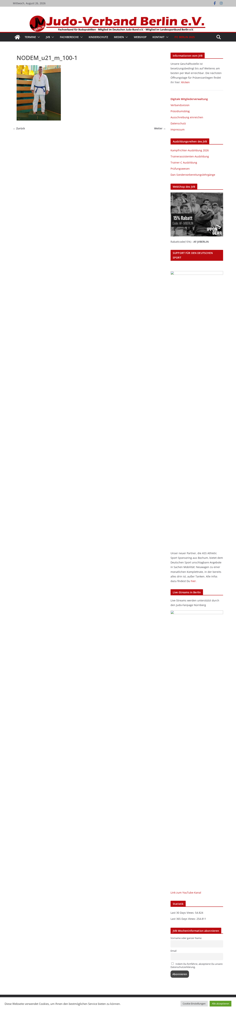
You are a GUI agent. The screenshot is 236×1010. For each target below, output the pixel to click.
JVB (48, 37)
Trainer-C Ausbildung (184, 162)
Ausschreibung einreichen (187, 117)
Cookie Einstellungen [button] (194, 1003)
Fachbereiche (69, 37)
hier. (194, 581)
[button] (38, 37)
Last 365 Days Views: (184, 918)
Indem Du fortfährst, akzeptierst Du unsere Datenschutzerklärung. (197, 965)
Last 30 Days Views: (183, 912)
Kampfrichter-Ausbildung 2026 (190, 150)
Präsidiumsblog (180, 111)
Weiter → (160, 128)
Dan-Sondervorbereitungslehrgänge (193, 174)
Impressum (178, 129)
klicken (185, 82)
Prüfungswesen (180, 168)
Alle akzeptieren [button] (220, 1003)
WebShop (140, 37)
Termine (30, 37)
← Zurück (19, 128)
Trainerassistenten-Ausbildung (190, 156)
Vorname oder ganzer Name (186, 938)
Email (173, 950)
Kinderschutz (98, 37)
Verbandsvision (180, 105)
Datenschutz (178, 123)
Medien (119, 37)
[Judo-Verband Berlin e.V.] (118, 17)
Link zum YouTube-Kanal (186, 892)
